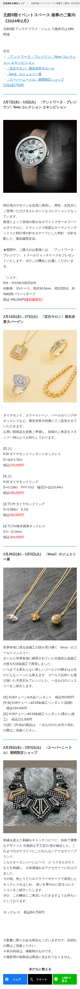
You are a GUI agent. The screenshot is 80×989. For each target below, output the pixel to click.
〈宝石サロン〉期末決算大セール (30, 68)
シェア (17, 979)
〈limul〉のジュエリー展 (24, 74)
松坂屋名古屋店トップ (14, 3)
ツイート (41, 979)
